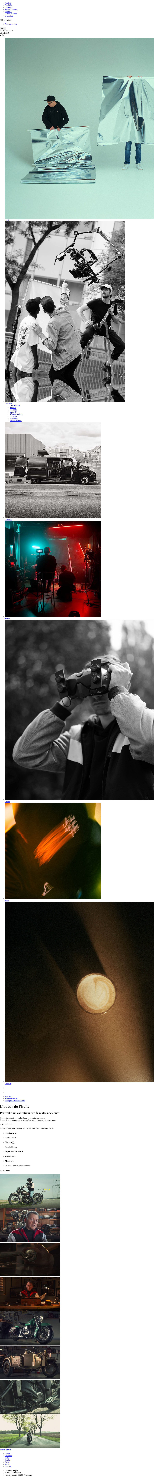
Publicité (8, 3)
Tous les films (15, 405)
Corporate (8, 7)
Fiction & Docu (11, 14)
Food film (8, 5)
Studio (7, 618)
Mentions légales (11, 1098)
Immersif (8, 12)
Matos (7, 1458)
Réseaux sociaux (11, 9)
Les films (8, 403)
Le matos (8, 520)
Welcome (8, 1096)
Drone (7, 802)
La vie (7, 220)
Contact (8, 1084)
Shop (7, 901)
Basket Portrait (5, 1449)
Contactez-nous (11, 24)
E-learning (9, 16)
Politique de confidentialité (15, 1101)
